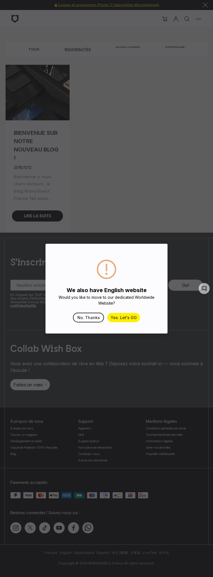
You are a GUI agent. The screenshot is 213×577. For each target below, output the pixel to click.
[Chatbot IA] (204, 288)
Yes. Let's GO (124, 317)
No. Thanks (88, 317)
